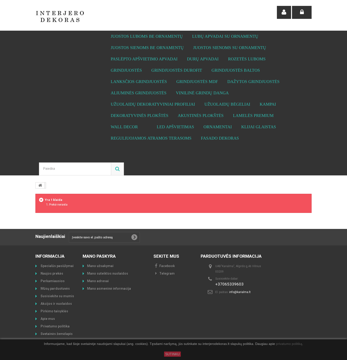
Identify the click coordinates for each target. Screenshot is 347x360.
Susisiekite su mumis (57, 296)
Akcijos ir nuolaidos (56, 304)
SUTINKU (172, 354)
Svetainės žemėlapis (56, 334)
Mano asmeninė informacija (109, 288)
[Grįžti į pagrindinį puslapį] (40, 185)
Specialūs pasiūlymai (57, 266)
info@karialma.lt (240, 292)
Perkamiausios (52, 281)
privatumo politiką (289, 344)
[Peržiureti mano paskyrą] (284, 12)
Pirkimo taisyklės (54, 311)
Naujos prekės (51, 273)
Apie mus (47, 319)
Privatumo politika (55, 326)
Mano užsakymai (100, 266)
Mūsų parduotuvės (55, 288)
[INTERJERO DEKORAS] (79, 16)
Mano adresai (98, 281)
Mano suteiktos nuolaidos (107, 273)
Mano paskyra (99, 256)
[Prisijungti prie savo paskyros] (302, 12)
